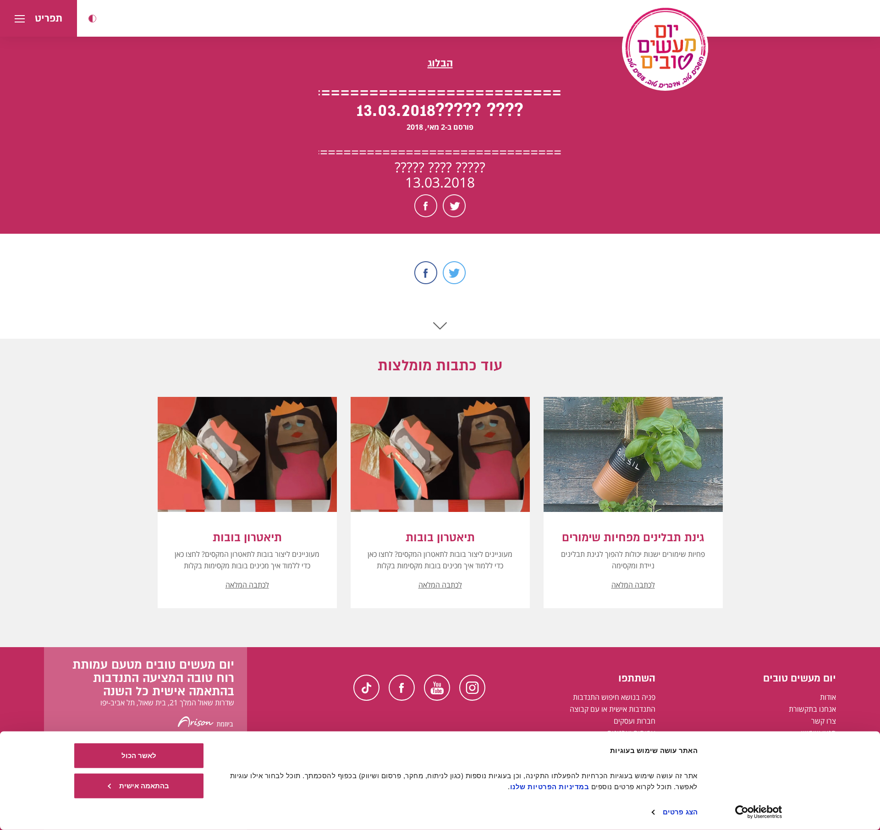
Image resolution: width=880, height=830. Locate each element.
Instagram (472, 688)
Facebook (425, 205)
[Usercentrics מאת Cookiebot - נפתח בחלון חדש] (759, 812)
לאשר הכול (138, 755)
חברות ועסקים (634, 721)
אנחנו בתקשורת (812, 709)
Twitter (454, 205)
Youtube (437, 688)
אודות (828, 697)
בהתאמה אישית (144, 785)
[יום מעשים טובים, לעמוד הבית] (665, 48)
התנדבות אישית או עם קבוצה (612, 709)
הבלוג (440, 63)
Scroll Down (440, 326)
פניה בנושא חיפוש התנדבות (614, 697)
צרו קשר (823, 721)
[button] (92, 18)
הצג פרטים (680, 812)
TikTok (366, 688)
